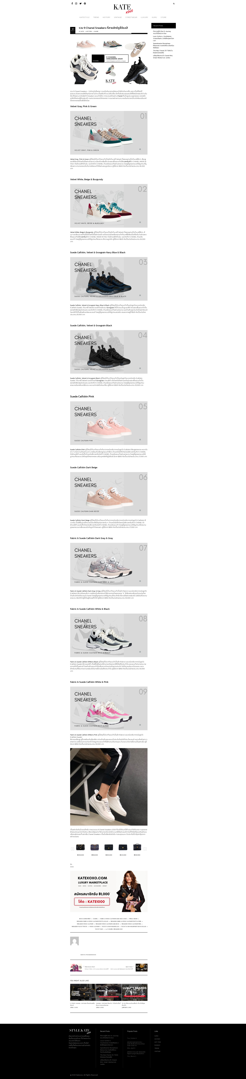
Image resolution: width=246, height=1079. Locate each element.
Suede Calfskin (94, 926)
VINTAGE (157, 1051)
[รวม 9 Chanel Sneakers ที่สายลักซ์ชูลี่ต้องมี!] (109, 58)
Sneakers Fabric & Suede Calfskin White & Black (92, 921)
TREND (157, 1048)
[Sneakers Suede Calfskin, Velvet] (109, 373)
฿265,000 (80, 855)
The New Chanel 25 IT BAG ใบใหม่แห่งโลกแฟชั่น (163, 51)
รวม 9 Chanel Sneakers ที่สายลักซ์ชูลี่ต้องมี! (103, 27)
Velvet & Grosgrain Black (110, 926)
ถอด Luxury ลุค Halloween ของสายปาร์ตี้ (122, 969)
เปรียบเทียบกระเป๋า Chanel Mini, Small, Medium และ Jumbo (163, 56)
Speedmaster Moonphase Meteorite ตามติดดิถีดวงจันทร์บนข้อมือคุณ (163, 45)
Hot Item (89, 31)
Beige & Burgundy (85, 918)
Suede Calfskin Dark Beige (80, 520)
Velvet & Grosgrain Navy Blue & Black (133, 926)
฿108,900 (109, 855)
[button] (72, 849)
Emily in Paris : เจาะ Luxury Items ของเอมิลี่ (96, 969)
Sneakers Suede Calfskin (85, 924)
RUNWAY (157, 1045)
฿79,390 (123, 855)
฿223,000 (95, 855)
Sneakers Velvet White (79, 926)
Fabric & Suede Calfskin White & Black (84, 661)
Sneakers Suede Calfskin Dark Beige (107, 924)
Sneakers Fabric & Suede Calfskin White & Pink (126, 921)
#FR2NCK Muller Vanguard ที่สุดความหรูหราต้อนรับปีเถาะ (136, 1053)
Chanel (120, 96)
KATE (82, 31)
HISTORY (157, 1039)
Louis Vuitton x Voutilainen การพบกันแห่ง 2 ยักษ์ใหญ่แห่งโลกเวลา (163, 38)
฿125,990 (137, 855)
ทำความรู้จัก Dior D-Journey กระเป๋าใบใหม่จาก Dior (162, 32)
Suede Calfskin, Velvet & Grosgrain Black (85, 378)
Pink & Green (133, 918)
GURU (156, 1036)
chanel (95, 918)
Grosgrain (110, 307)
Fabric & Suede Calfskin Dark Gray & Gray (113, 918)
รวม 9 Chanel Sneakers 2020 (114, 929)
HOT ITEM (158, 1042)
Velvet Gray (99, 929)
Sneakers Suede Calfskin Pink (131, 924)
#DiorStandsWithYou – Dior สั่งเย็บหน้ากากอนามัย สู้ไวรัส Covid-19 (135, 1043)
